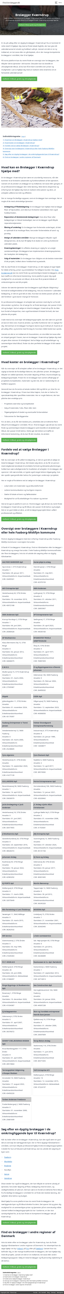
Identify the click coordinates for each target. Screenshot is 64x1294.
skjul (23, 136)
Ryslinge (7, 1165)
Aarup (6, 1174)
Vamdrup (8, 1178)
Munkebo (8, 1161)
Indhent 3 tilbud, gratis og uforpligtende (32, 25)
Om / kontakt (42, 1292)
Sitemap (53, 1292)
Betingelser (60, 1292)
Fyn (27, 1248)
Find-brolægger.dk (11, 2)
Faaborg (7, 1157)
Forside (35, 1292)
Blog (48, 1292)
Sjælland (39, 1248)
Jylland (20, 1248)
